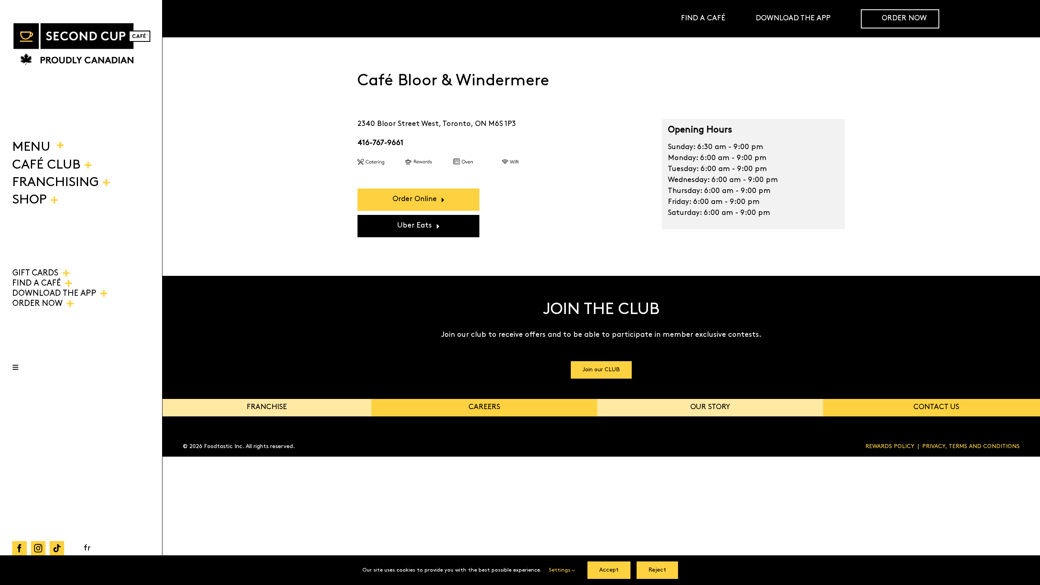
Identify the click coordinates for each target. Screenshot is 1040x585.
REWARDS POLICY (889, 447)
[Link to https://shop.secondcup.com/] (1021, 18)
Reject (657, 570)
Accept (609, 570)
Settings (560, 570)
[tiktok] (57, 548)
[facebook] (19, 548)
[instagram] (38, 548)
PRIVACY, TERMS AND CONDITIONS (971, 447)
